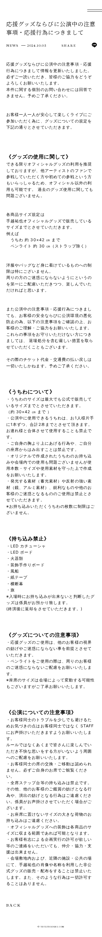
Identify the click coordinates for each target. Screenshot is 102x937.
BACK (13, 905)
